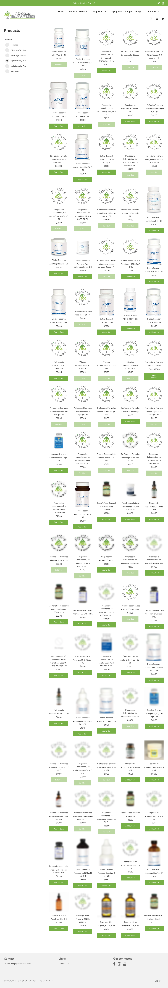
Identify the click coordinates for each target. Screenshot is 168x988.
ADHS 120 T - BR (106, 322)
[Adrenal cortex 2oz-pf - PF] (107, 395)
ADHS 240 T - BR (130, 319)
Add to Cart (106, 71)
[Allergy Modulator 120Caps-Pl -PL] (107, 592)
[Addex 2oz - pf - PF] (83, 298)
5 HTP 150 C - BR (59, 55)
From (154, 369)
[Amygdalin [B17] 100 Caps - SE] (154, 697)
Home (61, 11)
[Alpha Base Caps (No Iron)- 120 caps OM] (59, 643)
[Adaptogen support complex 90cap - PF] (107, 247)
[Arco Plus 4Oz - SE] (59, 902)
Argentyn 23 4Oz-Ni (106, 926)
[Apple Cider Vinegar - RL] (154, 799)
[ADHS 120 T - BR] (107, 304)
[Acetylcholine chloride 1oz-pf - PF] (154, 143)
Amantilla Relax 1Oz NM (59, 713)
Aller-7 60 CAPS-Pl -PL (130, 563)
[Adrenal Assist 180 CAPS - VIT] (83, 349)
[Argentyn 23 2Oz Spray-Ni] (83, 902)
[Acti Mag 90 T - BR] (154, 200)
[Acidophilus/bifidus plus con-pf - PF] (107, 196)
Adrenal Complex (154, 365)
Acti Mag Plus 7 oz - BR (58, 264)
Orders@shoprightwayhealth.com (18, 963)
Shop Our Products (78, 11)
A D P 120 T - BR (59, 116)
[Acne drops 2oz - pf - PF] (130, 196)
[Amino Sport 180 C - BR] (107, 702)
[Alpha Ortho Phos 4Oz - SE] (130, 643)
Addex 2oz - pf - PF (83, 315)
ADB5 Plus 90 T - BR (58, 322)
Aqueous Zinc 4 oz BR (154, 873)
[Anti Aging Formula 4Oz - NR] (154, 750)
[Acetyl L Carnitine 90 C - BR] (83, 148)
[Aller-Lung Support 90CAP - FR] (59, 592)
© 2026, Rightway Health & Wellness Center (20, 981)
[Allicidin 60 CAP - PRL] (130, 592)
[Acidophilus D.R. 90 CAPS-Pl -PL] (83, 196)
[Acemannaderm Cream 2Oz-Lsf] (154, 92)
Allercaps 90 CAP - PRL (83, 614)
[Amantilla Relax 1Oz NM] (59, 697)
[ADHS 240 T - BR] (130, 300)
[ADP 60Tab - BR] (154, 304)
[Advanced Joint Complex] (107, 490)
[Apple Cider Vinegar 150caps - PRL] (59, 850)
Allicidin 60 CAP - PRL (130, 609)
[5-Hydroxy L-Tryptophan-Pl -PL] (107, 38)
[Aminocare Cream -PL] (130, 697)
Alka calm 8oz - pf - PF (58, 560)
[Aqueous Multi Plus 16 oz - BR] (83, 855)
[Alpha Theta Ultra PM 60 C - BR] (154, 649)
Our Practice (64, 963)
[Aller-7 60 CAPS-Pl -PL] (130, 543)
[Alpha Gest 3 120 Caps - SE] (83, 643)
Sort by (8, 39)
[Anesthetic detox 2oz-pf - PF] (107, 750)
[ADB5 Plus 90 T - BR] (59, 304)
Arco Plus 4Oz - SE (59, 919)
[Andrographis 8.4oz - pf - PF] (59, 750)
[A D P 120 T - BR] (59, 101)
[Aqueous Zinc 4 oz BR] (154, 855)
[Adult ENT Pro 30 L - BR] (83, 496)
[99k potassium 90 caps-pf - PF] (154, 38)
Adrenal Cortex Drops (130, 411)
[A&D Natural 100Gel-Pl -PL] (107, 92)
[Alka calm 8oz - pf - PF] (59, 543)
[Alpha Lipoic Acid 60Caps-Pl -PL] (107, 643)
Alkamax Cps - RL (106, 560)
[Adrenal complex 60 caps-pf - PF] (83, 395)
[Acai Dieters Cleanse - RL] (130, 92)
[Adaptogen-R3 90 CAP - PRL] (130, 247)
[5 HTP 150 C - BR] (59, 38)
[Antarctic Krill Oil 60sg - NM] (130, 750)
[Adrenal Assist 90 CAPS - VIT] (130, 349)
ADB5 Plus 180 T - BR (154, 271)
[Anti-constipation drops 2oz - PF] (59, 799)
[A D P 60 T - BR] (83, 98)
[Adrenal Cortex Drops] (130, 395)
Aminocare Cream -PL (130, 716)
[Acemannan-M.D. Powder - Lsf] (59, 143)
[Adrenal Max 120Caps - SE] (59, 441)
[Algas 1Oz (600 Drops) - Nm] (154, 490)
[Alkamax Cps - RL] (107, 543)
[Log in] (157, 18)
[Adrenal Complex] (154, 349)
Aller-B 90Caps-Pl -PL (154, 563)
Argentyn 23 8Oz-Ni (130, 926)
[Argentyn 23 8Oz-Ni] (130, 905)
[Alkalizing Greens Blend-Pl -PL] (83, 543)
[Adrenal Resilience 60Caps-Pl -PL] (83, 441)
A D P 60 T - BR (82, 116)
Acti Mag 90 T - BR (154, 221)
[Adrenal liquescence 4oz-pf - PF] (154, 395)
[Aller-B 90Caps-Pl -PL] (154, 543)
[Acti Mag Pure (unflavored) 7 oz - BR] (83, 247)
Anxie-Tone (130, 816)
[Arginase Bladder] (154, 902)
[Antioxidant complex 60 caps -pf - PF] (83, 799)
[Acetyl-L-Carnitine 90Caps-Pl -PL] (130, 143)
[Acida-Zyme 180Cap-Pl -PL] (59, 196)
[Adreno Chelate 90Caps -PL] (154, 441)
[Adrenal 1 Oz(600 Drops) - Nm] (59, 349)
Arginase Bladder (154, 919)
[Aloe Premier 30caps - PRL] (154, 594)
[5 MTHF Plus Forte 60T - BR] (83, 48)
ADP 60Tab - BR (154, 322)
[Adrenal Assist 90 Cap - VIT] (107, 349)
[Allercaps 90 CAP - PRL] (83, 594)
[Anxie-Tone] (130, 799)
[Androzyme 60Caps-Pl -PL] (83, 750)
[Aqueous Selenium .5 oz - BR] (107, 860)
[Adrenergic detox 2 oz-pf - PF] (130, 441)
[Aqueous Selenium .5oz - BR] (130, 848)
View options (154, 376)
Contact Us (153, 11)
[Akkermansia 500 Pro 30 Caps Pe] (130, 490)
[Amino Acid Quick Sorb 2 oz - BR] (83, 706)
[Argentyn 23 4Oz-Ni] (107, 905)
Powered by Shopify (47, 981)
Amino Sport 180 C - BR (106, 721)
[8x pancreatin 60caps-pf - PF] (130, 38)
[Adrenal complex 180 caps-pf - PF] (59, 395)
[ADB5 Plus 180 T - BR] (154, 252)
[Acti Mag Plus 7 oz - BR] (59, 247)
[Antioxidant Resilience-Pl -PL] (107, 799)
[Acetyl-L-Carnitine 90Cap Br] (107, 143)
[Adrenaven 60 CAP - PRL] (107, 441)
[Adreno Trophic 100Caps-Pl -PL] (59, 490)
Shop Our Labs (100, 11)
